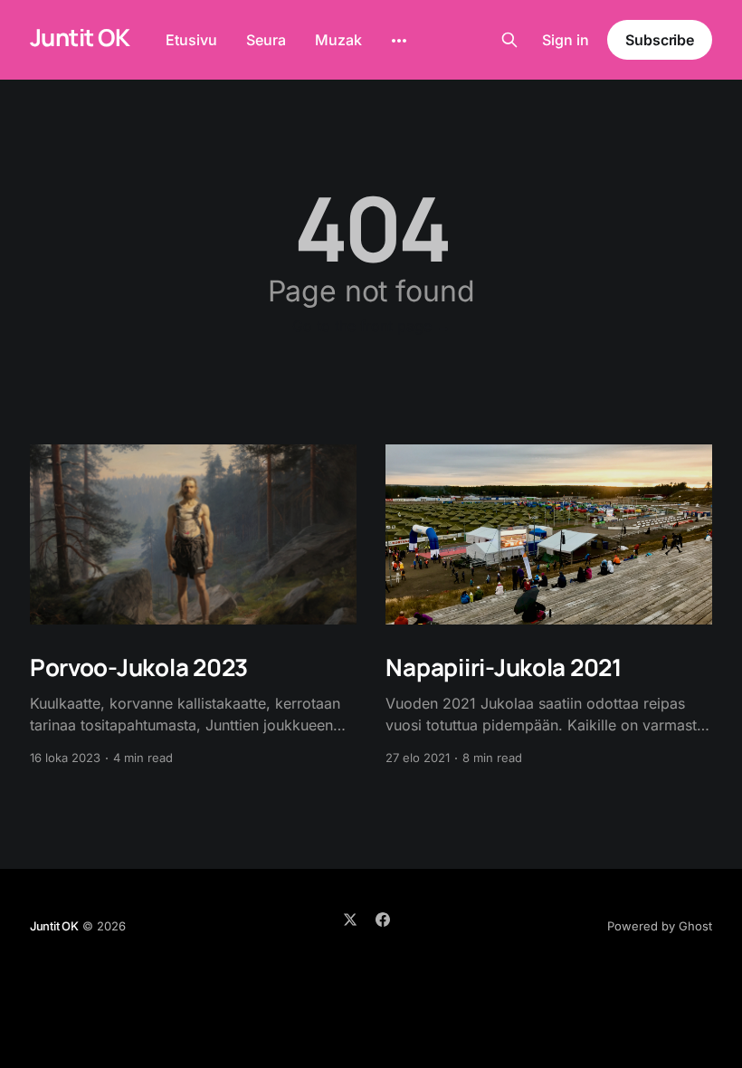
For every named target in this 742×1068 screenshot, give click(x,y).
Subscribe (659, 40)
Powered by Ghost (659, 926)
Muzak (338, 40)
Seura (266, 40)
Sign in (565, 40)
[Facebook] (383, 919)
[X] (350, 919)
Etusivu (191, 40)
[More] (399, 40)
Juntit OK (79, 37)
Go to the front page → (371, 326)
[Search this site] (509, 39)
